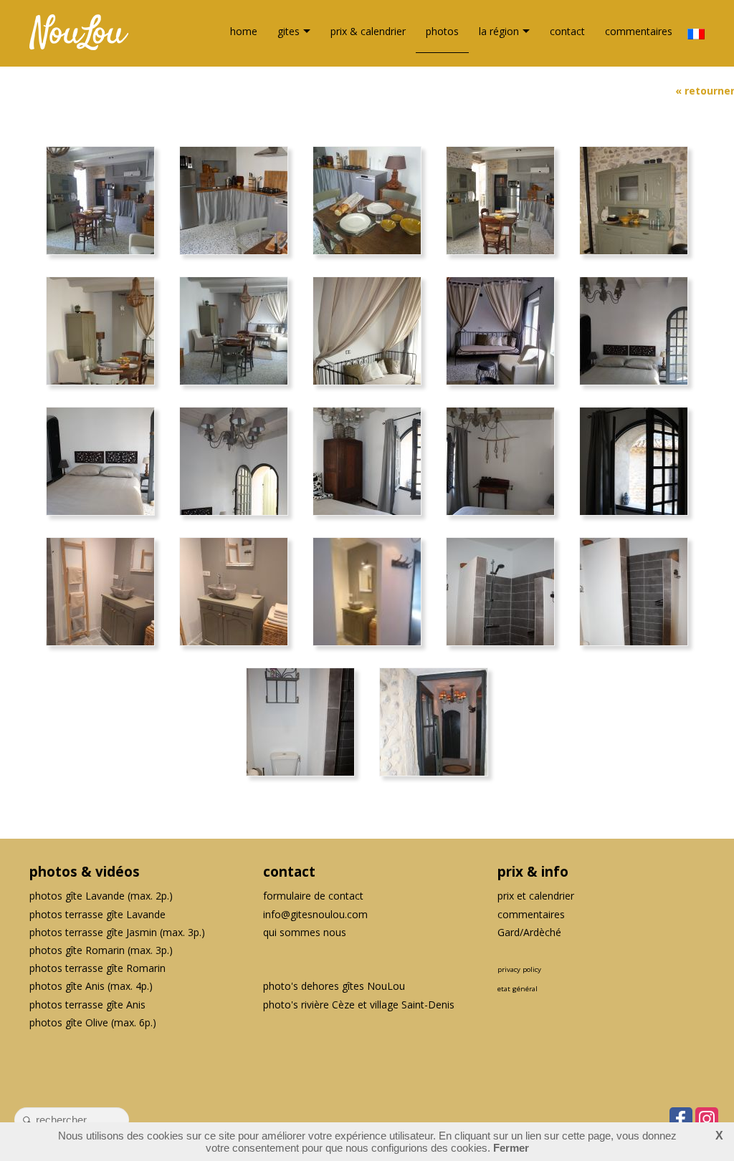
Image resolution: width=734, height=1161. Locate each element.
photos (442, 31)
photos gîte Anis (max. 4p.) (91, 986)
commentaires (638, 31)
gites (288, 31)
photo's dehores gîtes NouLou (334, 986)
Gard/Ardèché (529, 932)
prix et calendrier (535, 895)
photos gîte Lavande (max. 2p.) (101, 895)
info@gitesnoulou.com (315, 914)
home (243, 31)
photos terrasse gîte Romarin (97, 968)
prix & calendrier (368, 31)
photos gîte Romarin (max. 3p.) (101, 950)
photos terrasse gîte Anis (87, 1004)
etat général (517, 988)
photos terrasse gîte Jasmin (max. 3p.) (117, 932)
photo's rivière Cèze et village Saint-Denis (358, 1004)
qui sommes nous (304, 932)
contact (567, 31)
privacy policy (519, 969)
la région (499, 31)
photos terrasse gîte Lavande (97, 914)
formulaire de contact (313, 895)
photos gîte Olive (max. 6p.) (92, 1022)
